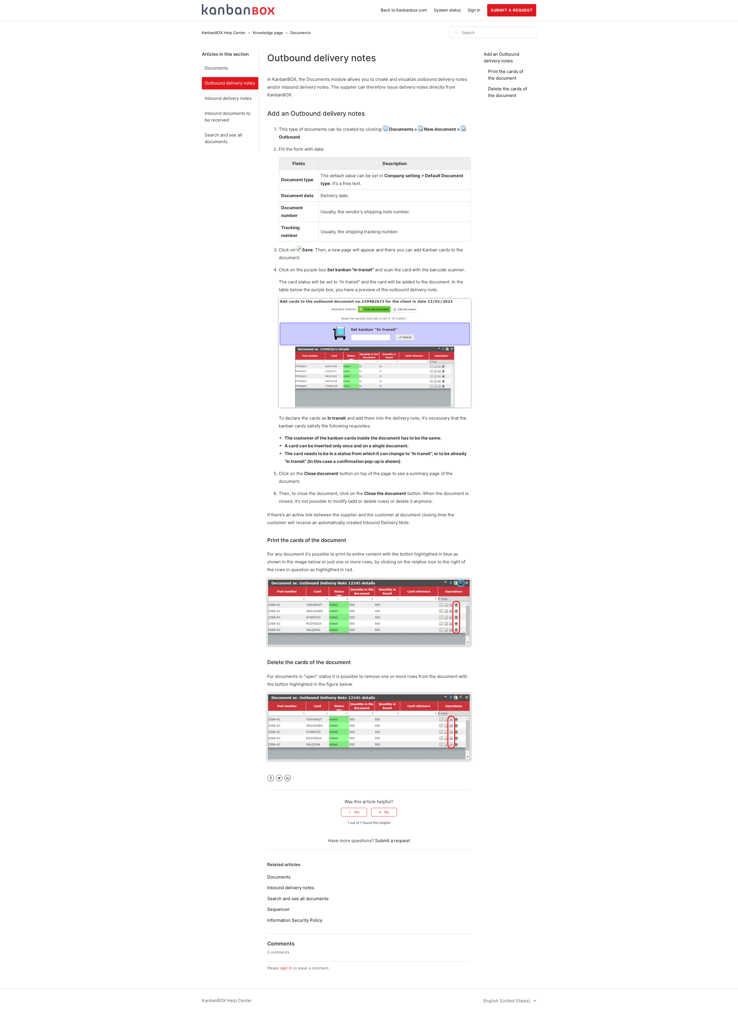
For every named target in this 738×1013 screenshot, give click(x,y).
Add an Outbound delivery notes (316, 113)
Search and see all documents (223, 138)
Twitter (279, 778)
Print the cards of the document (306, 540)
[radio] (354, 812)
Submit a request (512, 10)
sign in (286, 968)
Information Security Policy (294, 920)
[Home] (238, 13)
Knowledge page (268, 32)
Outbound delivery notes (230, 83)
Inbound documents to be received (228, 117)
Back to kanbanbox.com (404, 10)
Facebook (270, 778)
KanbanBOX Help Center (224, 32)
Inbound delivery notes (228, 98)
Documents (300, 32)
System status (447, 10)
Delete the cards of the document (309, 662)
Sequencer (278, 909)
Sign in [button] (474, 10)
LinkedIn (287, 778)
